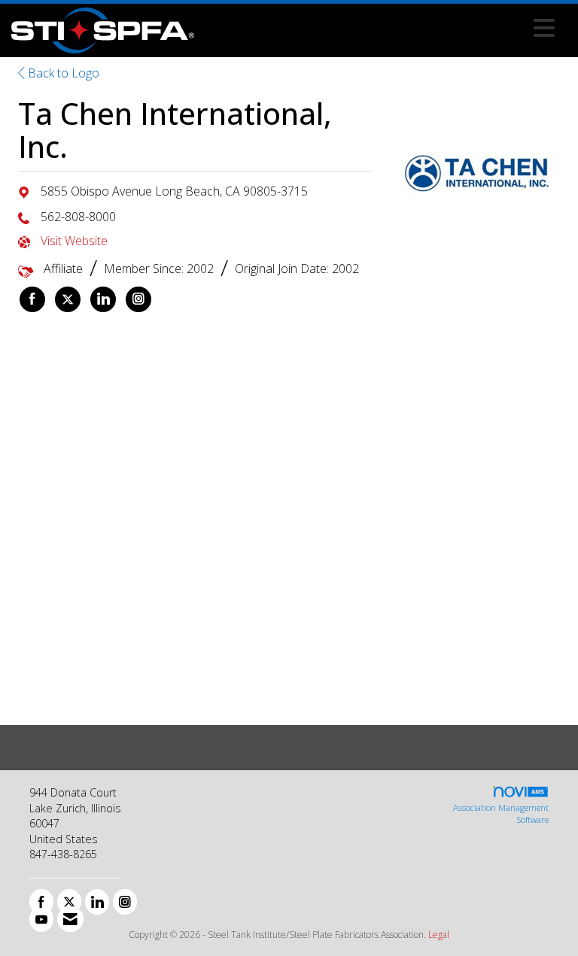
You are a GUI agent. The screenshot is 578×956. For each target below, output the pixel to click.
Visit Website (74, 240)
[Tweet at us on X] (69, 902)
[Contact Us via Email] (70, 919)
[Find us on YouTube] (41, 919)
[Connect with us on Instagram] (125, 902)
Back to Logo (62, 73)
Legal (438, 934)
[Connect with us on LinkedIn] (97, 902)
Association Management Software (501, 813)
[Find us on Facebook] (41, 902)
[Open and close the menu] (378, 28)
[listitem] (32, 299)
